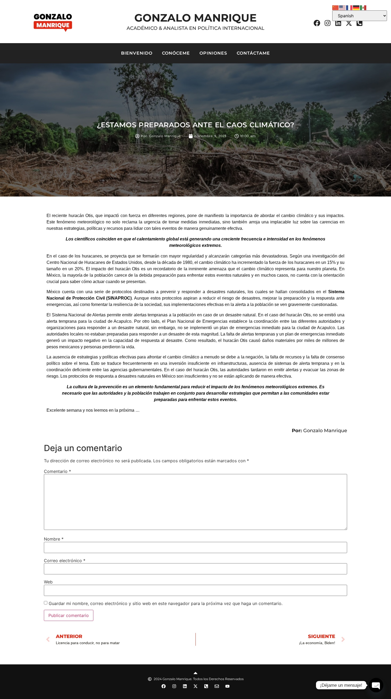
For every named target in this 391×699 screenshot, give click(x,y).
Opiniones (213, 53)
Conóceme (176, 53)
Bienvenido (136, 53)
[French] (349, 7)
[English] (342, 7)
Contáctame (253, 53)
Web (48, 582)
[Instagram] (327, 23)
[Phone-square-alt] (359, 23)
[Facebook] (316, 23)
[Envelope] (217, 686)
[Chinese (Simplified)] (335, 7)
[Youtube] (227, 686)
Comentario (57, 471)
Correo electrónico (64, 560)
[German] (356, 7)
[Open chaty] (376, 685)
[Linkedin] (338, 23)
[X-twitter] (348, 23)
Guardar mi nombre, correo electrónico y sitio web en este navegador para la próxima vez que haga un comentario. (165, 603)
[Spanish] (363, 7)
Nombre (54, 539)
